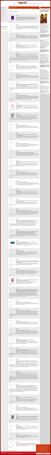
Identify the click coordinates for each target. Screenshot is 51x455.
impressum (15, 453)
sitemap (13, 453)
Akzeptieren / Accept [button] (43, 453)
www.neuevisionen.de (43, 32)
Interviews (2, 16)
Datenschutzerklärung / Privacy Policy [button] (42, 451)
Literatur (17, 15)
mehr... (10, 21)
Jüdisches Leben (3, 13)
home (21, 453)
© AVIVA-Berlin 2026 (3, 452)
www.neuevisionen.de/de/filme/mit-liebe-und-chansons (45, 63)
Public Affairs (2, 10)
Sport (1, 18)
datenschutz (18, 453)
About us (2, 19)
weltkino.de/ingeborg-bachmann (44, 79)
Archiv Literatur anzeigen (13, 450)
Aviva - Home (2, 7)
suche (10, 453)
